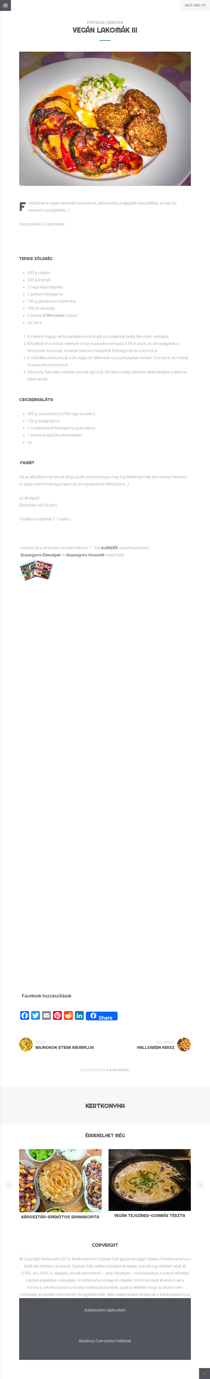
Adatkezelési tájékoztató (105, 1310)
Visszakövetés (92, 1070)
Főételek (95, 23)
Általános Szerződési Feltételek (105, 1341)
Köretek (115, 23)
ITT (55, 519)
